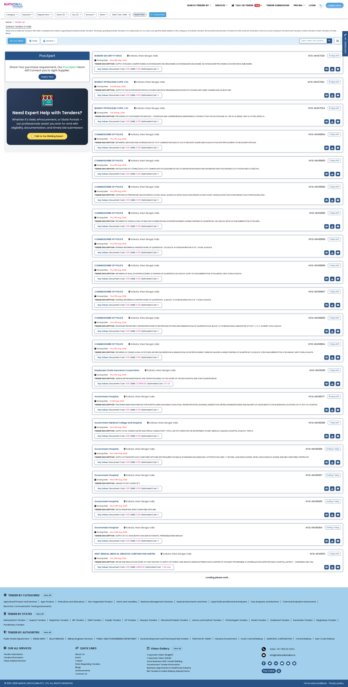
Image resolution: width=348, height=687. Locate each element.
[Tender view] (326, 69)
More (102, 14)
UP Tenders (130, 620)
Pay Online (268, 670)
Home (8, 22)
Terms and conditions (315, 683)
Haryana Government (226, 638)
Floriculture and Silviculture (71, 601)
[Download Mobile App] (278, 671)
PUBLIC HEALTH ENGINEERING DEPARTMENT (117, 638)
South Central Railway (252, 638)
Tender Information (13, 657)
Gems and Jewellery (126, 601)
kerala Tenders (258, 620)
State (61, 14)
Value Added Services (15, 660)
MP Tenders (78, 620)
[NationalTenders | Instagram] (294, 663)
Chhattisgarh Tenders (236, 620)
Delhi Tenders (94, 620)
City (75, 14)
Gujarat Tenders (37, 620)
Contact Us (81, 673)
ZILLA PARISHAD (56, 638)
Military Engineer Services (80, 638)
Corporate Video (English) (160, 654)
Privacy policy (336, 683)
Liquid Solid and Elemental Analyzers (229, 601)
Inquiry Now (47, 76)
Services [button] (220, 5)
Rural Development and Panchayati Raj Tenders (164, 638)
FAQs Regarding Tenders (87, 664)
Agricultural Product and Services (20, 601)
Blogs (78, 667)
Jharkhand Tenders (279, 620)
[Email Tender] (338, 69)
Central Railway (303, 638)
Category (11, 14)
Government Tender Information (163, 664)
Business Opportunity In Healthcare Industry (169, 667)
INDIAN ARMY (39, 638)
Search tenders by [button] (198, 5)
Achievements (82, 670)
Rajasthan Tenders (59, 620)
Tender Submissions (277, 5)
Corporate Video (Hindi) (159, 658)
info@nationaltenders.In (282, 655)
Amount (90, 14)
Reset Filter (139, 14)
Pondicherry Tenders (14, 624)
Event (78, 657)
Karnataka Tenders (303, 620)
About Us (80, 654)
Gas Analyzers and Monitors (265, 601)
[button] (247, 5)
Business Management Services (157, 601)
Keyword (26, 14)
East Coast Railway (325, 638)
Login (312, 5)
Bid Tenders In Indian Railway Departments (168, 671)
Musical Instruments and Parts (192, 601)
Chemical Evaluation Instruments (299, 601)
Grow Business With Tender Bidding (164, 661)
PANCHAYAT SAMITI (201, 638)
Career (78, 660)
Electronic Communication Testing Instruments (27, 606)
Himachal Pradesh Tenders (174, 620)
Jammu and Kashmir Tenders (206, 620)
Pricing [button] (298, 5)
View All (47, 595)
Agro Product (47, 601)
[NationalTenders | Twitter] (270, 663)
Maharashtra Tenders (14, 620)
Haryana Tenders (148, 620)
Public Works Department (16, 638)
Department (44, 14)
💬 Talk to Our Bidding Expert (47, 136)
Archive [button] (49, 41)
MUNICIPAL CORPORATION (279, 638)
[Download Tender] (332, 69)
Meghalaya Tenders (326, 620)
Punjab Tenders (113, 620)
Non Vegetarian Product (100, 601)
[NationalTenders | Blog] (288, 663)
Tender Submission (13, 654)
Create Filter (159, 14)
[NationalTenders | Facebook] (264, 663)
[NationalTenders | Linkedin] (276, 663)
